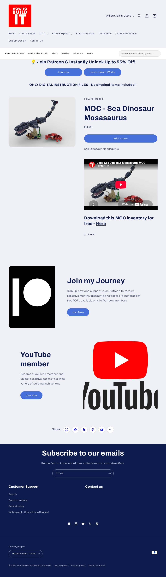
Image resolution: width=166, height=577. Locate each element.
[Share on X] (84, 429)
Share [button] (90, 234)
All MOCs (78, 53)
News (90, 53)
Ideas (55, 53)
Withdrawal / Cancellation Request (29, 512)
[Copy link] (110, 429)
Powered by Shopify (41, 565)
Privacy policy (78, 565)
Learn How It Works (102, 72)
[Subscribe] (109, 473)
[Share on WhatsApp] (66, 429)
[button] (43, 33)
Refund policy (16, 506)
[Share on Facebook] (75, 429)
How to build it (24, 565)
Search (13, 494)
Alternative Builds (38, 53)
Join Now (63, 72)
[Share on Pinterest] (92, 429)
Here (101, 223)
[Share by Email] (101, 429)
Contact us (94, 486)
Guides (65, 53)
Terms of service (18, 500)
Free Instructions (14, 53)
